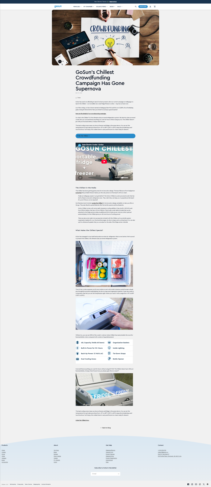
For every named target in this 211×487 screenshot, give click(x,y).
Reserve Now (113, 1)
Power (3, 454)
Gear (112, 6)
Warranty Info (109, 452)
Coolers (4, 452)
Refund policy (13, 484)
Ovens (3, 450)
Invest (55, 462)
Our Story (56, 450)
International (109, 460)
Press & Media (57, 456)
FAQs (107, 462)
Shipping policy (36, 484)
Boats (3, 460)
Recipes (56, 454)
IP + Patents (57, 460)
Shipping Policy (110, 456)
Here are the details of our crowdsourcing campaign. (91, 113)
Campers (4, 458)
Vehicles (77, 6)
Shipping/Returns (110, 450)
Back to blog (106, 428)
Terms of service (28, 484)
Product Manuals (110, 454)
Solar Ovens (102, 6)
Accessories (5, 462)
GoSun (3, 484)
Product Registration (111, 458)
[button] (155, 6)
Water (3, 456)
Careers (56, 458)
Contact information (46, 484)
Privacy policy (20, 484)
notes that (79, 192)
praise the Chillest (97, 203)
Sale (119, 6)
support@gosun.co (163, 452)
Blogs (55, 452)
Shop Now (143, 6)
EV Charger (89, 6)
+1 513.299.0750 (162, 450)
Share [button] (79, 97)
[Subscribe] (118, 474)
